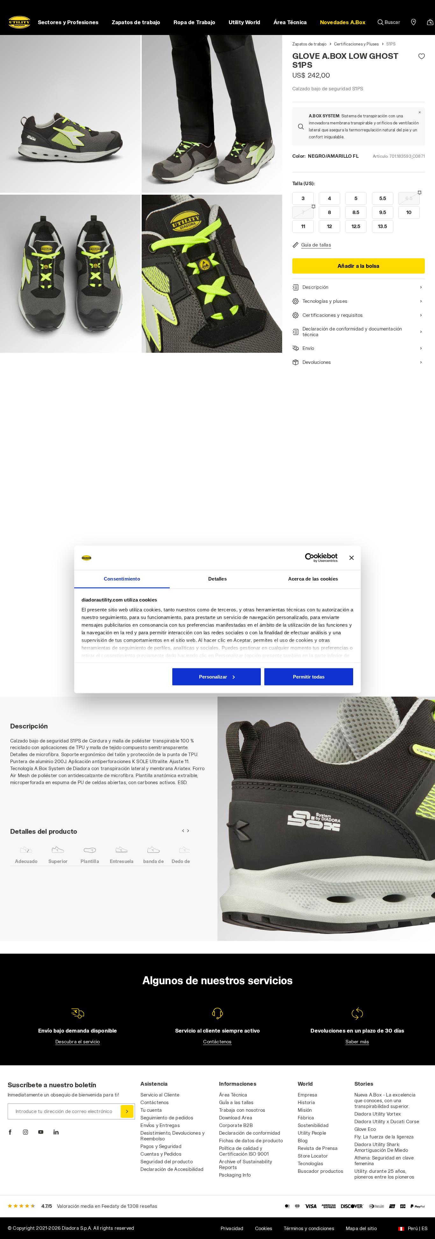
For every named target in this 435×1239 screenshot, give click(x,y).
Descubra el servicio (77, 1041)
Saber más (357, 1041)
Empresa (307, 1094)
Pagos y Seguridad (160, 1146)
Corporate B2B (236, 1125)
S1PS (391, 44)
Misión (305, 1110)
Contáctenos (217, 1041)
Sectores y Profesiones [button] (68, 22)
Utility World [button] (244, 22)
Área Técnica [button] (290, 22)
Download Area (235, 1117)
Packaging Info (235, 1175)
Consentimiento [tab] (122, 578)
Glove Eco (365, 1129)
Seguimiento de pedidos (166, 1117)
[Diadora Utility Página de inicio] (19, 22)
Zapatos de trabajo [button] (136, 22)
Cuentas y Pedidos (160, 1154)
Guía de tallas (316, 244)
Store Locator (313, 1156)
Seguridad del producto (166, 1161)
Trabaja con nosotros (242, 1110)
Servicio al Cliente (159, 1094)
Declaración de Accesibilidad (171, 1169)
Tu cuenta (151, 1110)
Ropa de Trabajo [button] (194, 22)
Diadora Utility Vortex (377, 1114)
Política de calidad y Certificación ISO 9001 (244, 1151)
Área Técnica (233, 1094)
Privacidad (232, 1228)
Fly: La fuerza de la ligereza (384, 1136)
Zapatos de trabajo (309, 44)
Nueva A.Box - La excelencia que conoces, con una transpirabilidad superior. (385, 1100)
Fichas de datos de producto (251, 1140)
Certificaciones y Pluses (356, 44)
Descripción (315, 287)
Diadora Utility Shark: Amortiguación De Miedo (381, 1147)
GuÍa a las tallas (236, 1102)
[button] (342, 22)
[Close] (419, 112)
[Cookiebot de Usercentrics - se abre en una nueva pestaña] (310, 558)
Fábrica (306, 1117)
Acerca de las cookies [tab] (313, 578)
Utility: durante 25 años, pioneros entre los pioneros (384, 1174)
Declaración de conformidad (249, 1133)
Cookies (263, 1228)
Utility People (312, 1133)
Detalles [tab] (217, 578)
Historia (306, 1102)
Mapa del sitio (361, 1228)
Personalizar (213, 676)
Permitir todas (308, 676)
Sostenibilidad (313, 1125)
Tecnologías (310, 1163)
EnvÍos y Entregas (160, 1125)
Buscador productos (320, 1171)
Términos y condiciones (309, 1228)
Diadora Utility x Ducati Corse (386, 1121)
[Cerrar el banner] (351, 558)
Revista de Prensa (318, 1148)
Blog (303, 1140)
